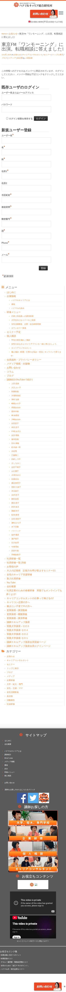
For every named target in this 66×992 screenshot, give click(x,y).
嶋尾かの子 (16, 403)
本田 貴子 (15, 427)
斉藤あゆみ (16, 407)
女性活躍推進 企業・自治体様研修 (26, 324)
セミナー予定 (14, 332)
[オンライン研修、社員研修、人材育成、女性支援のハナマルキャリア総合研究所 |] (33, 4)
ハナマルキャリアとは (20, 300)
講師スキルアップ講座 (18, 622)
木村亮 (14, 451)
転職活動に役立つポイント (10, 955)
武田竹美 (15, 550)
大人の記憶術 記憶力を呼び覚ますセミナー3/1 (31, 570)
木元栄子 (15, 491)
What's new (8, 758)
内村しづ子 (16, 459)
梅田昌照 (15, 499)
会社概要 (11, 586)
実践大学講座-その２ (17, 634)
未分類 (20, 58)
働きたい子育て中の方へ (19, 606)
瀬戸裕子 (15, 539)
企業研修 (11, 680)
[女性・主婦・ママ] (33, 833)
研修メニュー (14, 312)
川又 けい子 (16, 387)
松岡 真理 (15, 515)
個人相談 (11, 335)
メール (5, 254)
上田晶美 (28, 58)
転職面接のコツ (6, 958)
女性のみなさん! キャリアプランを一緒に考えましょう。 (34, 344)
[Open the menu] (61, 13)
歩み (6, 769)
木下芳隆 (15, 527)
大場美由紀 (16, 395)
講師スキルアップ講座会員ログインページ (28, 646)
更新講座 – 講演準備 (17, 618)
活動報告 (11, 700)
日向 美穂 (15, 443)
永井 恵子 (15, 495)
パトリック (16, 531)
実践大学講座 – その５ (18, 626)
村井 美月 (15, 507)
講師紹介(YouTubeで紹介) (20, 379)
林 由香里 (15, 415)
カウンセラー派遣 (18, 328)
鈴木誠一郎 (16, 447)
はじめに (11, 292)
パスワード (7, 104)
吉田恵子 (15, 423)
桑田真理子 (16, 483)
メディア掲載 (9, 761)
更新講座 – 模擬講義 (17, 614)
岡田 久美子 (16, 487)
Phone (5, 242)
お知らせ (13, 33)
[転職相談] (33, 849)
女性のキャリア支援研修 (19, 574)
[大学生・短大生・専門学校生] (33, 818)
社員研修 (11, 704)
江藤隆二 (15, 455)
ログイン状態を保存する (21, 118)
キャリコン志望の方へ (18, 602)
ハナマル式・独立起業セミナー (12, 969)
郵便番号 (7, 218)
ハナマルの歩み (17, 308)
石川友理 (15, 543)
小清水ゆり (16, 475)
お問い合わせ (14, 367)
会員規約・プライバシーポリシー (24, 359)
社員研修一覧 (14, 558)
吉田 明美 (15, 435)
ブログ (4, 58)
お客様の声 (12, 566)
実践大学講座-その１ (17, 638)
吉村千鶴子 (16, 467)
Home (4, 33)
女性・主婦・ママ (15, 688)
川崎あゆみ (16, 419)
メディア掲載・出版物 (18, 363)
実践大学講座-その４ (17, 630)
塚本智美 (15, 439)
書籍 (13, 304)
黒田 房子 (15, 503)
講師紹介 (7, 754)
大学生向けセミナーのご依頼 (23, 320)
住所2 (4, 183)
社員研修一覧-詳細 (16, 562)
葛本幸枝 (15, 411)
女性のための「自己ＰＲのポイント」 (14, 965)
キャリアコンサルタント (32, 54)
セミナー (47, 54)
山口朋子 (15, 471)
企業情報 (11, 296)
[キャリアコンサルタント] (33, 864)
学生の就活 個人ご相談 (20, 340)
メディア (12, 58)
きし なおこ (16, 463)
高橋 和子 (15, 511)
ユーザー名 (8, 135)
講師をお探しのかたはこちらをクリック (19, 789)
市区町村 (7, 194)
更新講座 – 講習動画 (17, 610)
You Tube (11, 582)
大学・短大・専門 (15, 684)
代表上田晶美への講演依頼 (22, 316)
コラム (10, 371)
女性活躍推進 (13, 692)
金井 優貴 (15, 535)
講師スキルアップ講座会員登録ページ (26, 642)
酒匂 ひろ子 (16, 523)
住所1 (5, 170)
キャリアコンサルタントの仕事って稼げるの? (30, 598)
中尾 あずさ (16, 431)
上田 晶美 (15, 383)
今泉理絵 (15, 547)
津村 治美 (15, 399)
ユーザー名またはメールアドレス (18, 92)
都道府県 (7, 206)
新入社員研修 (14, 578)
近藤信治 (15, 479)
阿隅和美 (15, 391)
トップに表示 (57, 54)
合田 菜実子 (16, 519)
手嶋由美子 (16, 554)
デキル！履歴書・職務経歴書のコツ (14, 962)
